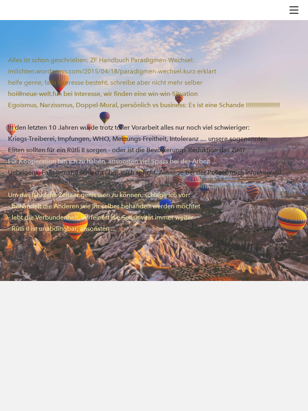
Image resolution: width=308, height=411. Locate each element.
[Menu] (294, 10)
